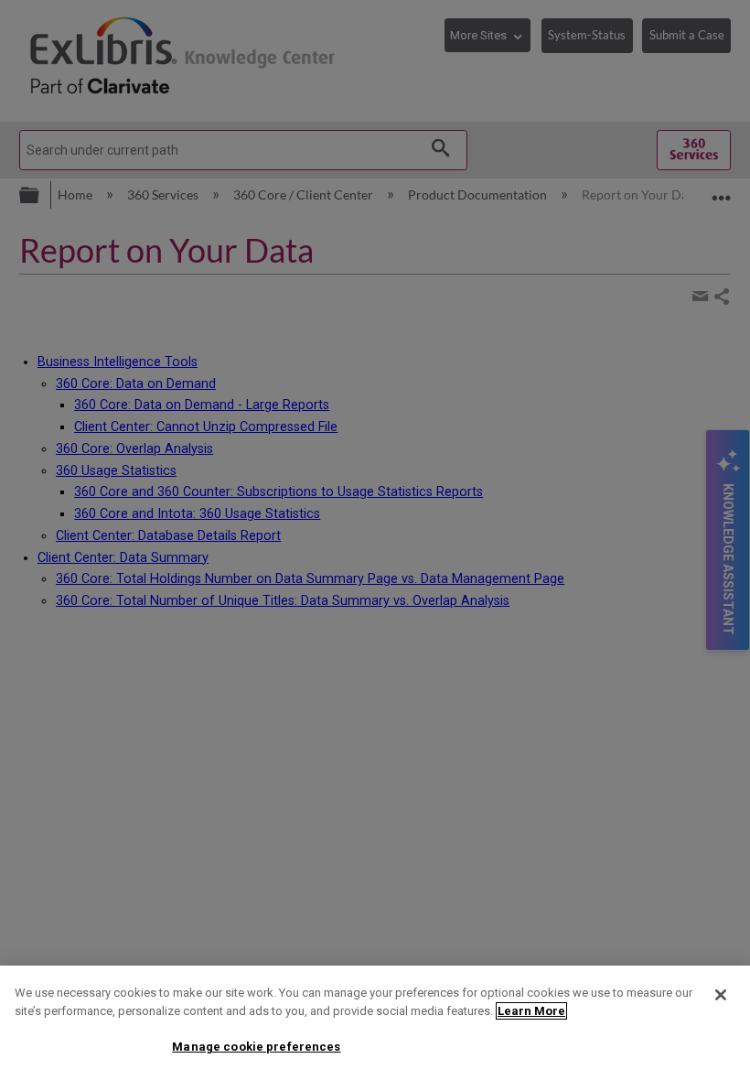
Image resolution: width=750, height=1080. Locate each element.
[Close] (721, 995)
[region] (375, 1023)
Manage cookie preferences (256, 1046)
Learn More (531, 1011)
